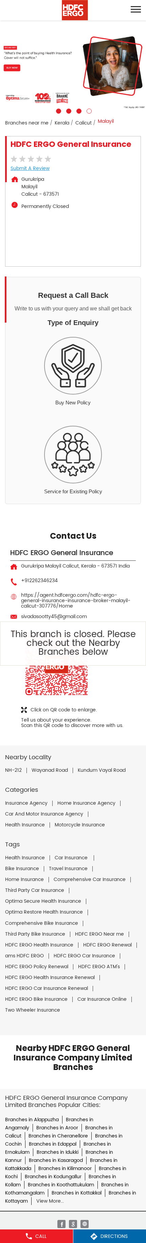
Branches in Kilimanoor (65, 1168)
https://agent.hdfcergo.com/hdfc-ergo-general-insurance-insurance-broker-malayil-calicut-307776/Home (75, 600)
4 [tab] (88, 110)
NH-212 (13, 770)
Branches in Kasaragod (56, 1160)
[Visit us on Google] (73, 1224)
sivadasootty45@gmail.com (54, 616)
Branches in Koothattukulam (61, 1185)
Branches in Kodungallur (53, 1177)
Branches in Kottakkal (77, 1193)
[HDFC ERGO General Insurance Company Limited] (75, 10)
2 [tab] (68, 110)
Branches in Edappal (52, 1144)
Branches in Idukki (57, 1152)
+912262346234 (39, 581)
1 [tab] (57, 110)
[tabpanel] (73, 67)
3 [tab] (78, 110)
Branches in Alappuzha (32, 1120)
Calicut (83, 123)
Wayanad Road (50, 770)
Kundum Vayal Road (102, 770)
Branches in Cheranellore (58, 1136)
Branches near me (27, 123)
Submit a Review (30, 168)
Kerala (62, 123)
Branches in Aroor (57, 1128)
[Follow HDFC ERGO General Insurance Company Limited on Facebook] (61, 1224)
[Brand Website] (84, 1224)
